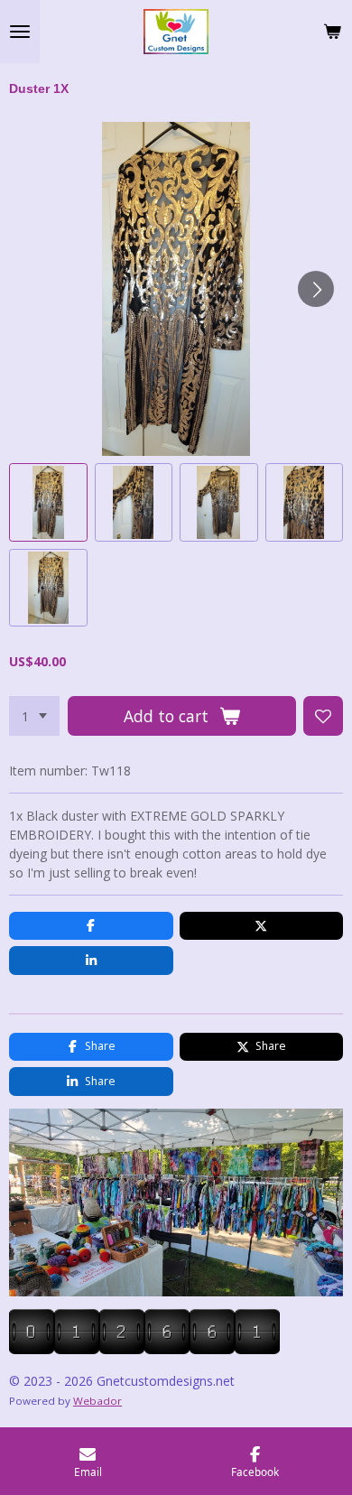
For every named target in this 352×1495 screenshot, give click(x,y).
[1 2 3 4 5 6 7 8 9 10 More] (34, 716)
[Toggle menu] (20, 31)
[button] (48, 502)
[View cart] (332, 31)
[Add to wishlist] (323, 716)
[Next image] (316, 289)
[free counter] (144, 1349)
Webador (97, 1400)
